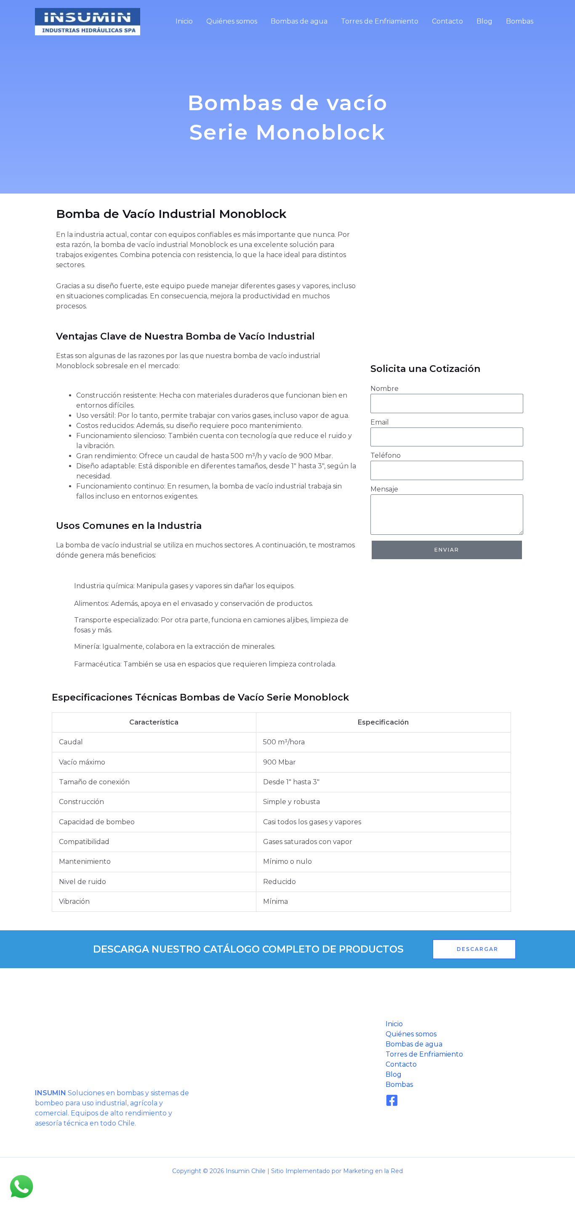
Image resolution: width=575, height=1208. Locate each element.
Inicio (184, 21)
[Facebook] (392, 1100)
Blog (484, 21)
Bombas (519, 21)
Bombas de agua (299, 21)
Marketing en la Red (373, 1171)
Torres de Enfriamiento (379, 21)
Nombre (384, 389)
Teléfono (385, 455)
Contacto (447, 21)
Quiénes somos (231, 21)
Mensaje (384, 489)
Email (379, 422)
